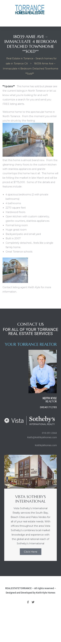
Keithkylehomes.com (46, 445)
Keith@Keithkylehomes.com (42, 437)
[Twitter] (33, 602)
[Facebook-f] (28, 602)
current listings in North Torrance (26, 90)
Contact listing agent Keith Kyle (21, 287)
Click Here (30, 551)
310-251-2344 (49, 433)
